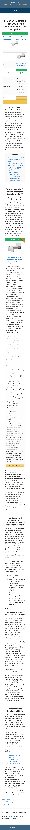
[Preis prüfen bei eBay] (21, 59)
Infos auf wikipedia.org (16, 763)
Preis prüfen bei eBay (21, 98)
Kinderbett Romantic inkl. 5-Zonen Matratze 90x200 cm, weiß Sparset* (15, 260)
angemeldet (12, 816)
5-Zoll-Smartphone (10, 802)
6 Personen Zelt (9, 804)
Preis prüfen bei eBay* (15, 465)
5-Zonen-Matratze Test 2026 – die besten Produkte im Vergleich (15, 159)
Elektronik (7, 799)
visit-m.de (15, 2)
